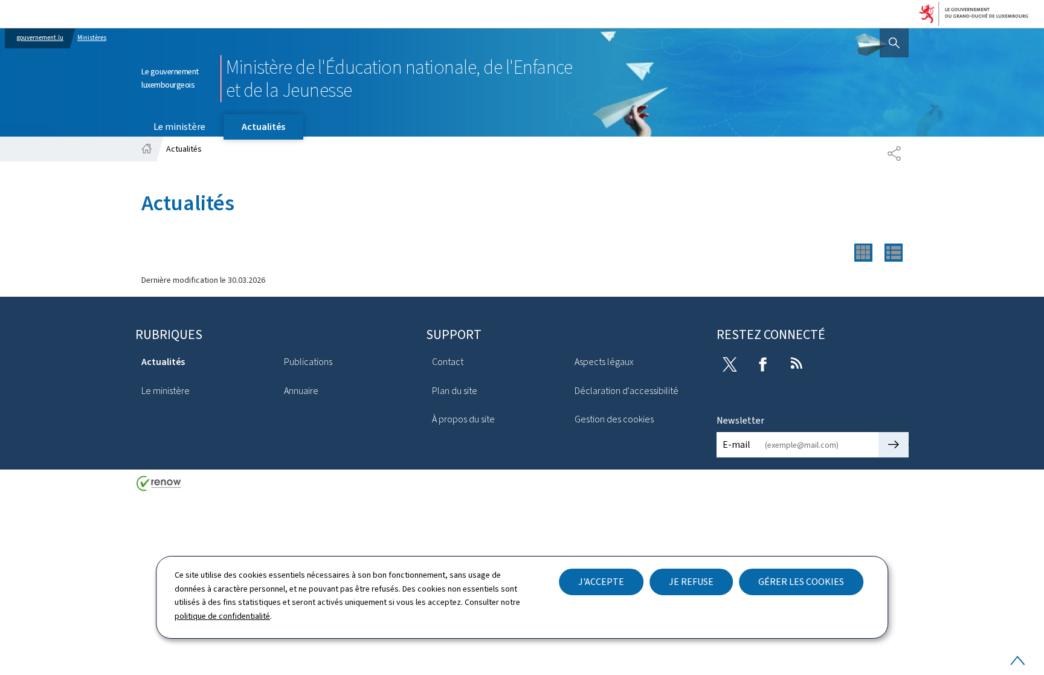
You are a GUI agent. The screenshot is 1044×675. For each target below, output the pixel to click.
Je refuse (691, 581)
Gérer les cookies (801, 581)
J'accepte (601, 581)
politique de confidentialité (222, 616)
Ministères (91, 37)
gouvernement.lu (40, 37)
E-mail (736, 444)
